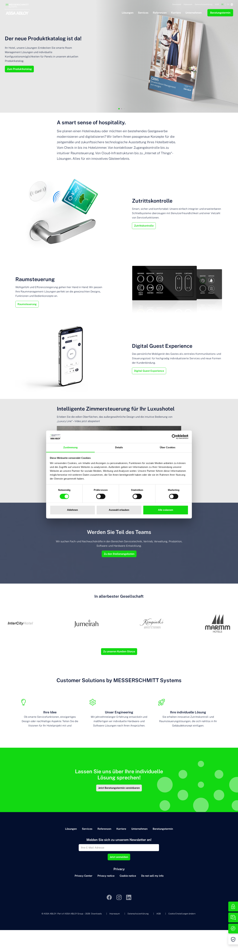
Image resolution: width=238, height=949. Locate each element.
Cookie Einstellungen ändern (181, 913)
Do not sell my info (152, 875)
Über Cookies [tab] (167, 447)
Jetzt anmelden (119, 857)
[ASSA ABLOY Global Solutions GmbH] (17, 3)
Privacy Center (83, 875)
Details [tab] (119, 447)
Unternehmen (139, 828)
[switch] (100, 496)
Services (87, 828)
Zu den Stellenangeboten (119, 553)
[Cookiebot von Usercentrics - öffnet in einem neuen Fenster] (174, 436)
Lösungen (71, 828)
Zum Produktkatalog (19, 69)
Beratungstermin (163, 828)
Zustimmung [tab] (70, 447)
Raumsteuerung (27, 304)
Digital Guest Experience (149, 370)
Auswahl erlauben (119, 509)
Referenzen (104, 828)
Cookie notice (128, 875)
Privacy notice (105, 875)
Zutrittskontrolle (144, 225)
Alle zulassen (165, 509)
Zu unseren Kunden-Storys (119, 651)
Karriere (121, 828)
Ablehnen (72, 509)
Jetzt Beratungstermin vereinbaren (119, 787)
